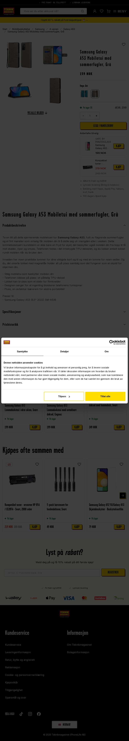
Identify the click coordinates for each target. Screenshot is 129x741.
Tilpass (62, 396)
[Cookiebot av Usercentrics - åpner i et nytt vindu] (111, 342)
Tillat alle (105, 396)
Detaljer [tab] (64, 351)
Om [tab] (107, 351)
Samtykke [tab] (22, 351)
